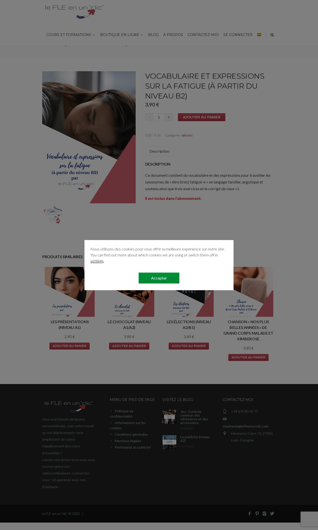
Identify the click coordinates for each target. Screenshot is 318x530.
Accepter (159, 278)
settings (97, 260)
